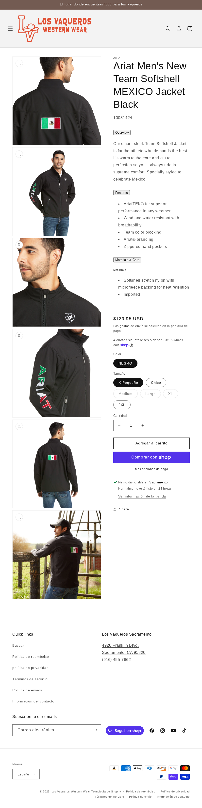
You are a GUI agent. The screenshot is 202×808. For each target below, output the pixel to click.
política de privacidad (30, 668)
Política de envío (140, 796)
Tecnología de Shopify (106, 791)
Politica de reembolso (30, 657)
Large (153, 394)
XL (173, 394)
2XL (121, 405)
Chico (156, 383)
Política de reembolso (140, 791)
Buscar (18, 645)
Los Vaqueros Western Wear (70, 791)
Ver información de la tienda (142, 496)
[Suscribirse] (95, 730)
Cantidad (120, 416)
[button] (10, 28)
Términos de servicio (30, 679)
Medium (128, 394)
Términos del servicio (109, 796)
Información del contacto (33, 701)
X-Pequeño (128, 383)
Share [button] (124, 509)
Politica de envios (27, 690)
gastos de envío (132, 326)
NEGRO (125, 363)
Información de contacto (173, 796)
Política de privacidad (175, 791)
